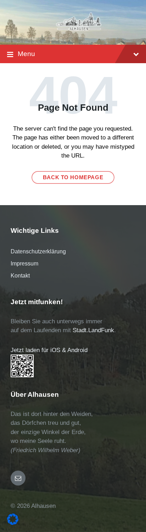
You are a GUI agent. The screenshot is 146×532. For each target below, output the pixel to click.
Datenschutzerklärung (38, 251)
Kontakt (20, 276)
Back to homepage (73, 177)
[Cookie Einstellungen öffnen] (12, 523)
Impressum (24, 263)
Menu (26, 53)
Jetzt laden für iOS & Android (49, 350)
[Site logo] (78, 30)
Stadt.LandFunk (93, 330)
